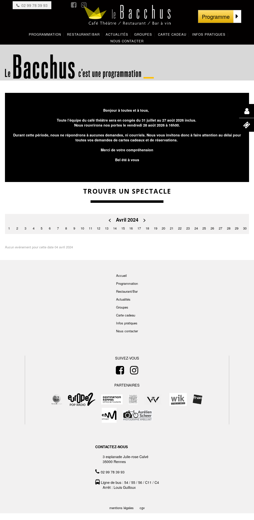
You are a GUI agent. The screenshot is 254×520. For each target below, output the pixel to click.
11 (90, 228)
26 (212, 228)
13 (106, 228)
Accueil (121, 275)
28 (228, 228)
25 (204, 228)
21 (171, 228)
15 (123, 228)
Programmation (127, 283)
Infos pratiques (126, 323)
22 (180, 228)
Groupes (122, 307)
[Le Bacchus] (127, 19)
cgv (142, 507)
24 (196, 228)
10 (82, 228)
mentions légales (121, 507)
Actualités (123, 299)
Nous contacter (127, 331)
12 (98, 228)
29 (236, 228)
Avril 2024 (127, 220)
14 (115, 228)
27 (220, 228)
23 (188, 228)
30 (245, 228)
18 (147, 228)
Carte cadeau (125, 315)
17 (139, 228)
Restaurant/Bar (127, 291)
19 (155, 228)
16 (131, 228)
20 (163, 228)
